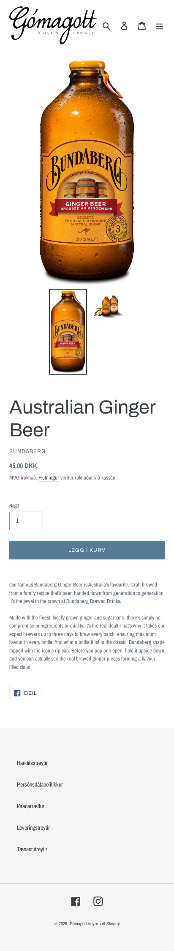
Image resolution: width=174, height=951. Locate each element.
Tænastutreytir (32, 849)
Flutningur (48, 477)
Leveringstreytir (33, 827)
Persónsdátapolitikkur (40, 784)
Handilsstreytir (32, 763)
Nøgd (14, 505)
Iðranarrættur (30, 806)
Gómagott (78, 923)
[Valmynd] (160, 25)
